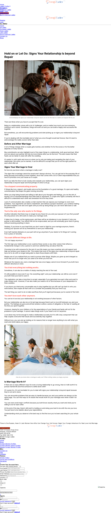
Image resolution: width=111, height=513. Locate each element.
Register (2, 20)
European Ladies (5, 10)
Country (2, 477)
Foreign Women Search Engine (10, 445)
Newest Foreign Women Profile (10, 447)
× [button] (0, 505)
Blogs (2, 38)
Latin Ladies (4, 13)
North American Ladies (7, 15)
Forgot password (5, 501)
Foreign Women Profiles (8, 444)
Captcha (2, 488)
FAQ (1, 452)
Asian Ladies (4, 11)
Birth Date (3, 479)
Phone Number (5, 472)
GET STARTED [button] (5, 428)
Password (3, 475)
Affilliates (3, 454)
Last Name (3, 470)
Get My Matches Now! (6, 492)
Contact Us (3, 36)
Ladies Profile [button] (4, 6)
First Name (3, 468)
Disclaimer (3, 461)
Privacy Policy (4, 458)
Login (2, 22)
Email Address (4, 474)
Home (2, 4)
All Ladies (3, 8)
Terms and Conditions (7, 459)
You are (2, 466)
